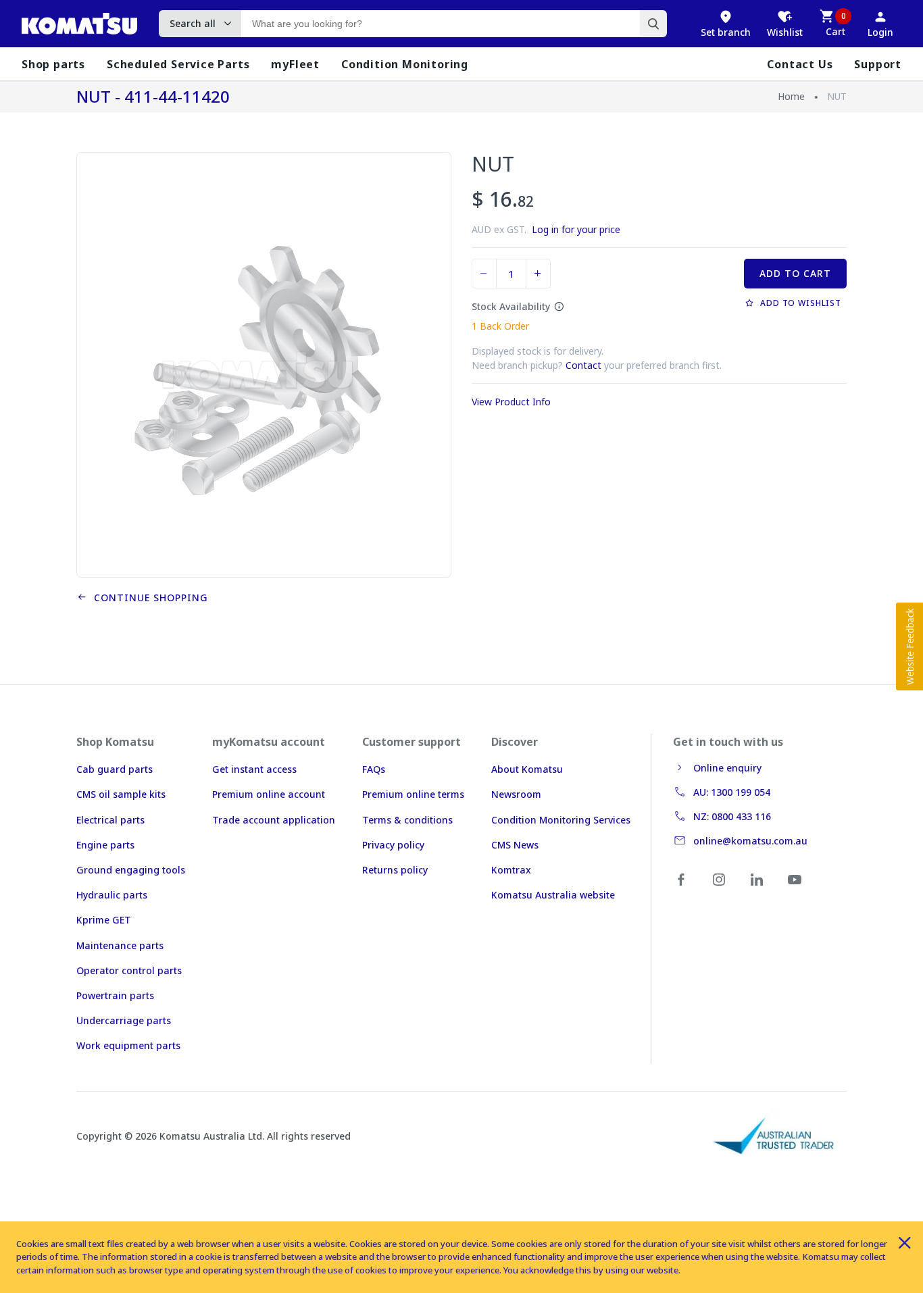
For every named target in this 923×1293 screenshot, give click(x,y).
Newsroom (516, 794)
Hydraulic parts (111, 894)
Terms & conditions (407, 819)
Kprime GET (103, 919)
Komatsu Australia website (553, 894)
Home (791, 96)
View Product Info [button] (511, 401)
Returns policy (395, 869)
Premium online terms (413, 794)
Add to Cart (795, 273)
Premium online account (268, 794)
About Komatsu (527, 769)
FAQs (373, 769)
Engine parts (105, 844)
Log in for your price (576, 229)
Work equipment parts (128, 1045)
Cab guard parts (114, 769)
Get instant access (254, 769)
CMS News (515, 844)
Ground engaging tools (130, 869)
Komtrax (511, 869)
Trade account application (273, 819)
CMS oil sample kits (121, 794)
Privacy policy (393, 844)
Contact (583, 365)
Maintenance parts (120, 945)
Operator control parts (129, 970)
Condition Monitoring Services (560, 819)
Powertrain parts (115, 995)
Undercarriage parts (123, 1020)
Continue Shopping (147, 597)
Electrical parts (110, 819)
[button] (909, 646)
